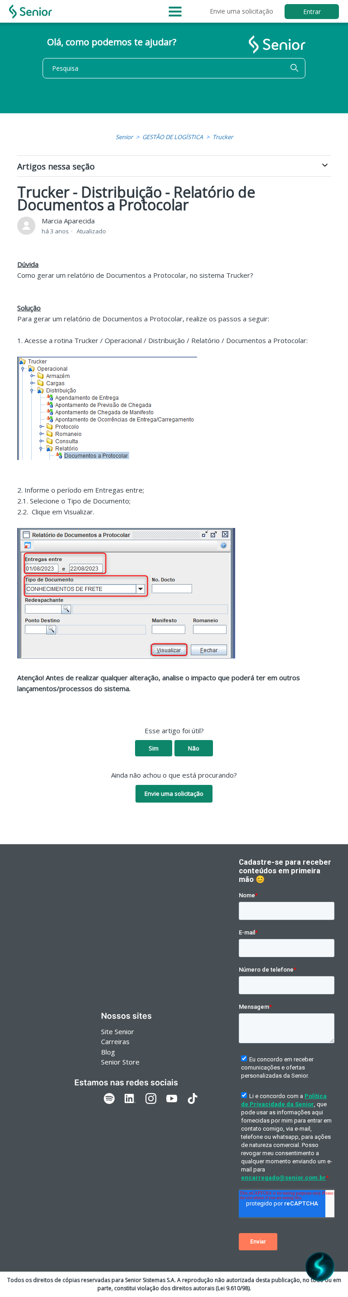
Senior (124, 137)
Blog (108, 1051)
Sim (154, 748)
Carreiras (115, 1041)
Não (193, 748)
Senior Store (120, 1061)
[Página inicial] (30, 12)
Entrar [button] (312, 11)
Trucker (223, 137)
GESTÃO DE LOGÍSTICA (172, 137)
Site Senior (117, 1031)
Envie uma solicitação (241, 11)
